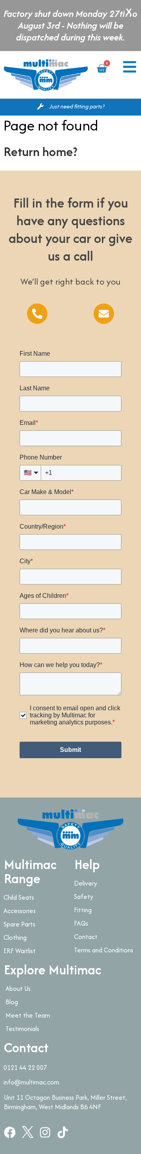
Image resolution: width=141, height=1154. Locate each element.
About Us (18, 988)
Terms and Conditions (103, 950)
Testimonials (22, 1029)
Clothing (15, 937)
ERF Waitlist (20, 951)
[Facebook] (10, 1132)
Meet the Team (27, 1015)
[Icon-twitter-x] (27, 1132)
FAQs (81, 923)
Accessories (20, 911)
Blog (11, 1002)
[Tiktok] (63, 1132)
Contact (86, 937)
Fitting (83, 910)
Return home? (40, 151)
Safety (83, 896)
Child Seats (19, 897)
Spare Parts (19, 924)
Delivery (85, 883)
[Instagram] (45, 1132)
